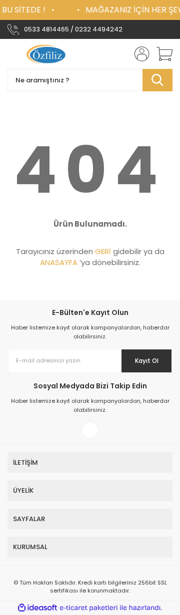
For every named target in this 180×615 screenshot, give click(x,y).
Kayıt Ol (146, 360)
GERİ (103, 251)
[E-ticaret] (89, 607)
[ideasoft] (38, 608)
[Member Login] (139, 54)
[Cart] (161, 54)
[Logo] (47, 54)
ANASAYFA (59, 262)
